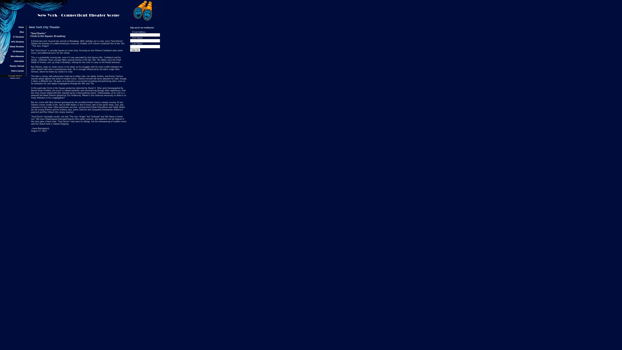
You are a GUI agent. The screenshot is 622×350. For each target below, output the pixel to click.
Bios (22, 32)
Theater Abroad (17, 66)
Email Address (139, 32)
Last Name (137, 43)
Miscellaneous (17, 56)
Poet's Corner (17, 71)
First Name (137, 38)
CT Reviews (18, 37)
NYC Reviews (17, 42)
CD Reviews (18, 51)
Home (21, 27)
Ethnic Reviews (17, 47)
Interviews (19, 61)
